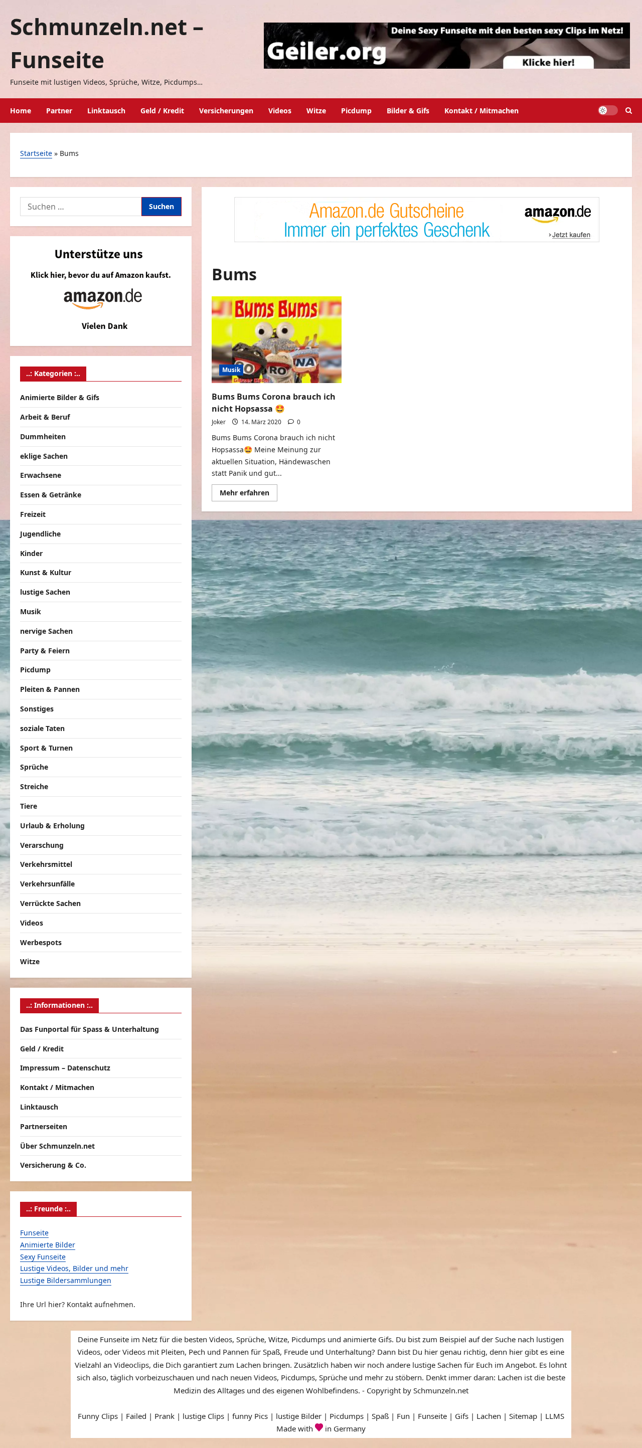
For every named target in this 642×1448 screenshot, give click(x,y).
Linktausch (106, 110)
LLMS (554, 1416)
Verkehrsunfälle (47, 883)
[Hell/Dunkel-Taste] (608, 110)
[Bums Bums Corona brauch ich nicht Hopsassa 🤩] (277, 339)
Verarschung (42, 845)
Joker (219, 422)
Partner (59, 110)
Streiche (34, 786)
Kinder (31, 553)
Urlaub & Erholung (52, 825)
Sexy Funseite (43, 1256)
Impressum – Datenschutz (65, 1067)
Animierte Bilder (47, 1244)
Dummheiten (43, 436)
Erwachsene (40, 475)
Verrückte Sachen (50, 903)
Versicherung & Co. (53, 1165)
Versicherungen (226, 110)
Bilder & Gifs (408, 110)
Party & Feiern (45, 650)
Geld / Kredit (162, 110)
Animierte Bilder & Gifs (59, 397)
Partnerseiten (43, 1126)
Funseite (34, 1232)
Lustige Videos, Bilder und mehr (74, 1268)
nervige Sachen (46, 631)
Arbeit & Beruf (45, 417)
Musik (231, 370)
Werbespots (41, 942)
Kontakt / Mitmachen (481, 110)
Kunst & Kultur (45, 572)
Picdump (356, 110)
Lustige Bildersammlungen (65, 1280)
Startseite (36, 153)
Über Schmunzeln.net (57, 1146)
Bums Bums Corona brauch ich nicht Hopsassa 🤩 (274, 402)
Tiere (28, 806)
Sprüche (34, 767)
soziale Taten (42, 728)
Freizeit (33, 514)
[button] (628, 110)
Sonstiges (37, 708)
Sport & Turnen (46, 748)
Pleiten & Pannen (50, 689)
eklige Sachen (44, 456)
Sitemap (523, 1416)
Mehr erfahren (248, 494)
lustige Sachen (45, 592)
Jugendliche (40, 533)
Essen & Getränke (50, 494)
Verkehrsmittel (46, 864)
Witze (316, 110)
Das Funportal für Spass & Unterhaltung (89, 1029)
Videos (279, 110)
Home (20, 110)
